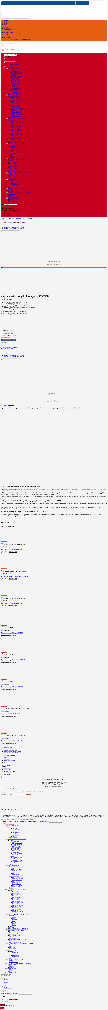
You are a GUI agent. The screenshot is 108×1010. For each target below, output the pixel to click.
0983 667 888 (7, 768)
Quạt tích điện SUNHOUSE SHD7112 (10, 713)
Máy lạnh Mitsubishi (17, 131)
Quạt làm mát (12, 194)
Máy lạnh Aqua (16, 125)
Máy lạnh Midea (16, 129)
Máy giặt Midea (16, 116)
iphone (14, 146)
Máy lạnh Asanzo (16, 126)
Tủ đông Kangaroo (17, 86)
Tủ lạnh (11, 69)
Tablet (11, 155)
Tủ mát (11, 93)
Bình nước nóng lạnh (14, 162)
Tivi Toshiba (15, 64)
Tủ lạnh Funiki (16, 81)
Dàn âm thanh (13, 67)
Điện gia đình (12, 167)
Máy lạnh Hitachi (16, 130)
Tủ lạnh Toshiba (16, 76)
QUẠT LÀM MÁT (33, 218)
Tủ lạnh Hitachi (16, 80)
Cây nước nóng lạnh (14, 166)
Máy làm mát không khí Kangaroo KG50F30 (12, 603)
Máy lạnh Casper (16, 137)
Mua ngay (13, 339)
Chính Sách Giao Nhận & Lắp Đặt (12, 751)
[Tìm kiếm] (4, 56)
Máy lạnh (11, 120)
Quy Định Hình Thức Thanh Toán (12, 752)
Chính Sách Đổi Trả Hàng (10, 750)
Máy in (11, 190)
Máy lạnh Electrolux (17, 134)
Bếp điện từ (12, 176)
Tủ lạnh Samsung (17, 73)
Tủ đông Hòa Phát (17, 89)
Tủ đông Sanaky (16, 88)
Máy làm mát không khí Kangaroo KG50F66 (12, 549)
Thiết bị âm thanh (13, 191)
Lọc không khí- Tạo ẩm (15, 171)
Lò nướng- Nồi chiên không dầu (17, 168)
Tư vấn (5, 24)
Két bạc (11, 195)
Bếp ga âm (12, 175)
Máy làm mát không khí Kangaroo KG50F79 (12, 740)
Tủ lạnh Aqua (15, 71)
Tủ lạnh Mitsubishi (17, 83)
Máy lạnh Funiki (16, 133)
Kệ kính (11, 199)
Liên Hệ (6, 27)
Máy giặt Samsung (17, 100)
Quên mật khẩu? (5, 1002)
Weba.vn (46, 821)
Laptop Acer (15, 186)
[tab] (55, 404)
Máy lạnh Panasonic (17, 121)
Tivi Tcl (14, 63)
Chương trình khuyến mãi (6, 1005)
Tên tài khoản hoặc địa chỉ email (9, 993)
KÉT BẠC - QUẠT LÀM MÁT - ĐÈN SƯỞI (18, 218)
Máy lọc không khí (14, 142)
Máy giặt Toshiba (16, 104)
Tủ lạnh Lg (15, 75)
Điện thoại (12, 145)
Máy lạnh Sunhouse (17, 141)
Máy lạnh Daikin (16, 122)
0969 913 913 (7, 769)
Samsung (14, 149)
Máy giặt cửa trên (13, 96)
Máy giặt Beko (16, 102)
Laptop (11, 180)
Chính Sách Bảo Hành (9, 760)
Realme (14, 154)
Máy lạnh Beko (16, 124)
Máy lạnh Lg (15, 127)
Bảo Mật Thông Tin (8, 759)
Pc (10, 187)
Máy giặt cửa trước (14, 105)
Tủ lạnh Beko (15, 77)
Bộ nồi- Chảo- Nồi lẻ (14, 165)
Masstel (14, 153)
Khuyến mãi (7, 28)
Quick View (4, 541)
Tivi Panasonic (16, 61)
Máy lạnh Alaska (16, 138)
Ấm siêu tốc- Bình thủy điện (16, 159)
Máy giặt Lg (15, 101)
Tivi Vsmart (15, 65)
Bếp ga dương (13, 174)
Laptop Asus (15, 184)
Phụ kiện (11, 157)
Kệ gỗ (10, 200)
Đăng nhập (15, 999)
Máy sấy (11, 117)
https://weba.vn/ (29, 819)
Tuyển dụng (7, 26)
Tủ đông (11, 85)
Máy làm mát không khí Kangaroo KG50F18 (12, 633)
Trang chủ (6, 20)
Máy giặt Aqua (16, 97)
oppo (13, 147)
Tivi (10, 56)
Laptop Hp (15, 183)
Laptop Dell (15, 182)
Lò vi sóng (12, 170)
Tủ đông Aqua (16, 92)
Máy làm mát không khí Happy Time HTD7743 (13, 660)
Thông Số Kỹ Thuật (9, 405)
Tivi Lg (14, 60)
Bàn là (11, 161)
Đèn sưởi (11, 196)
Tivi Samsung (15, 59)
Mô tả (5, 403)
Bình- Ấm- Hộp (13, 163)
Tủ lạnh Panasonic (17, 72)
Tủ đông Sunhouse (17, 90)
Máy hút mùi (12, 178)
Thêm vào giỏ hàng (5, 339)
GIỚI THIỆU (7, 757)
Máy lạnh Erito (16, 139)
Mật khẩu (3, 996)
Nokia (13, 150)
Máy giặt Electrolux (17, 114)
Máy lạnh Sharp (16, 135)
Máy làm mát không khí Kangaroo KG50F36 (12, 686)
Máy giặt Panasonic (17, 98)
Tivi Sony (14, 57)
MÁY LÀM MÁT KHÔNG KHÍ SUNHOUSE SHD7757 (14, 576)
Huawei (14, 151)
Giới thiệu (6, 22)
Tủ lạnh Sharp (16, 79)
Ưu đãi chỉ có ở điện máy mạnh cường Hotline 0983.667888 (11, 348)
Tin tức (5, 23)
